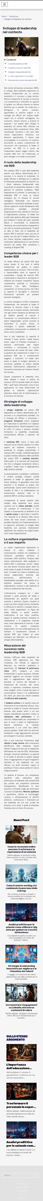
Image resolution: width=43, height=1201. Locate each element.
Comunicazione (21, 1191)
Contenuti (11, 59)
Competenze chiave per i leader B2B (19, 68)
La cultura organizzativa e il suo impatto (20, 76)
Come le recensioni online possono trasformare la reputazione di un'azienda (21, 849)
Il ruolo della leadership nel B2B (17, 64)
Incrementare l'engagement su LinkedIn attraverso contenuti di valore (21, 1007)
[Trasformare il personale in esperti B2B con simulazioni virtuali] (21, 1091)
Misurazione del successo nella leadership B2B (22, 80)
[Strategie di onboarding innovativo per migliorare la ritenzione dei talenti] (21, 954)
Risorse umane (21, 1187)
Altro (21, 1194)
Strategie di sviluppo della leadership (19, 72)
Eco (21, 1180)
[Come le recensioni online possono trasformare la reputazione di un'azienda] (21, 834)
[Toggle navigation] (4, 4)
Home (3, 16)
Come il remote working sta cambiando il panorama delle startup (21, 888)
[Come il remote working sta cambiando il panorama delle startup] (21, 873)
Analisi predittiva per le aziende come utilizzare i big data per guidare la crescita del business (21, 928)
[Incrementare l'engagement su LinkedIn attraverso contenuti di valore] (21, 993)
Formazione (13, 16)
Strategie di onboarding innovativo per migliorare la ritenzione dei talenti (21, 969)
